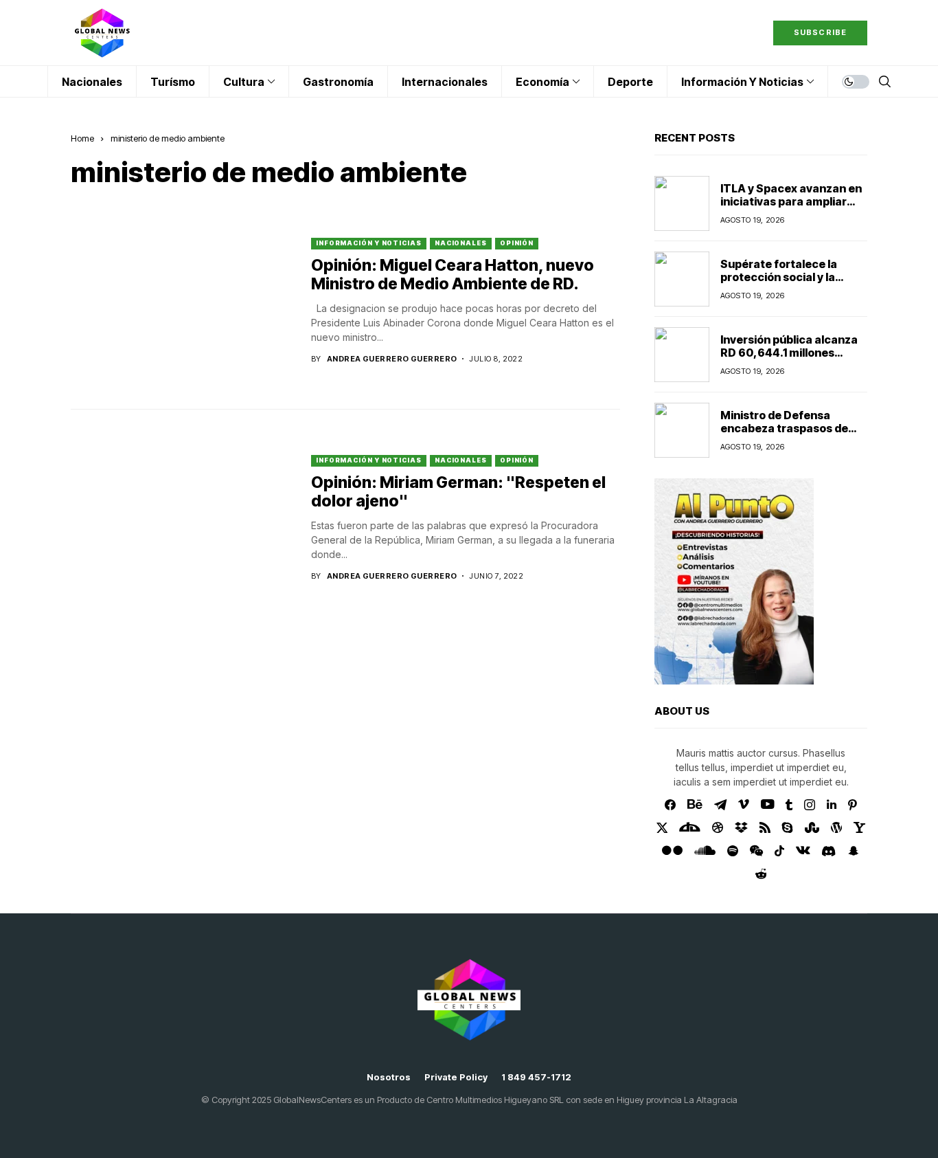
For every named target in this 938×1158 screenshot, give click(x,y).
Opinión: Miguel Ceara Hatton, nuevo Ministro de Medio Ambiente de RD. (452, 275)
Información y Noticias (369, 243)
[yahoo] (859, 827)
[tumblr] (789, 804)
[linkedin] (831, 805)
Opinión (517, 243)
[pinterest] (852, 804)
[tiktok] (779, 850)
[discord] (828, 851)
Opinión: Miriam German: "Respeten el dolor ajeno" (458, 492)
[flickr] (672, 851)
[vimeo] (743, 805)
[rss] (764, 827)
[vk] (803, 851)
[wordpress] (836, 827)
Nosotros (389, 1077)
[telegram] (720, 804)
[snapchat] (853, 851)
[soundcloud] (705, 851)
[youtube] (767, 805)
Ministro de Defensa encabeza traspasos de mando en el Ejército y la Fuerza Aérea (785, 435)
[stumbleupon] (812, 827)
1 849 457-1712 (536, 1077)
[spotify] (732, 850)
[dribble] (717, 827)
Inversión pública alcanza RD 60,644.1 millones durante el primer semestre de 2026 (789, 359)
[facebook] (670, 804)
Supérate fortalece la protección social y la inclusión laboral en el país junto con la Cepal (790, 284)
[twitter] (662, 828)
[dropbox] (741, 827)
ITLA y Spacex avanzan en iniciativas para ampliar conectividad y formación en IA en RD (791, 208)
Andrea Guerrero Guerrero (392, 359)
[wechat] (756, 850)
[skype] (787, 827)
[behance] (694, 805)
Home (82, 138)
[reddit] (761, 874)
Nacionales (461, 243)
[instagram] (809, 804)
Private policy (456, 1077)
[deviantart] (689, 827)
